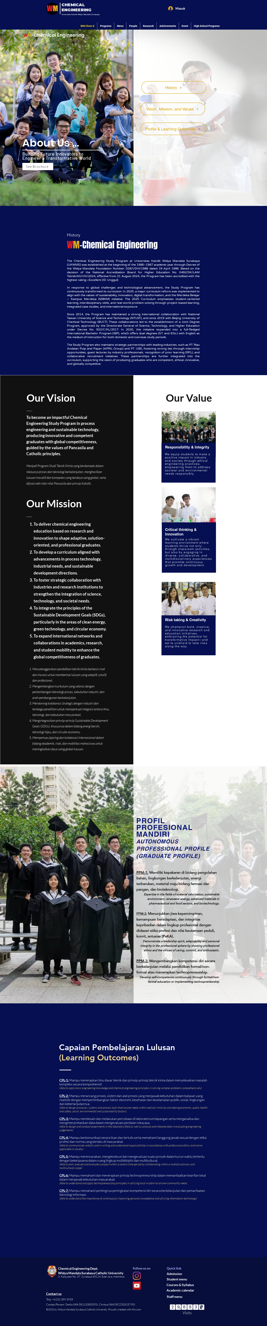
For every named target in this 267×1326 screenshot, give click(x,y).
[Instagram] (137, 1276)
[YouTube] (137, 1286)
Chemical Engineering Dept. (78, 1268)
